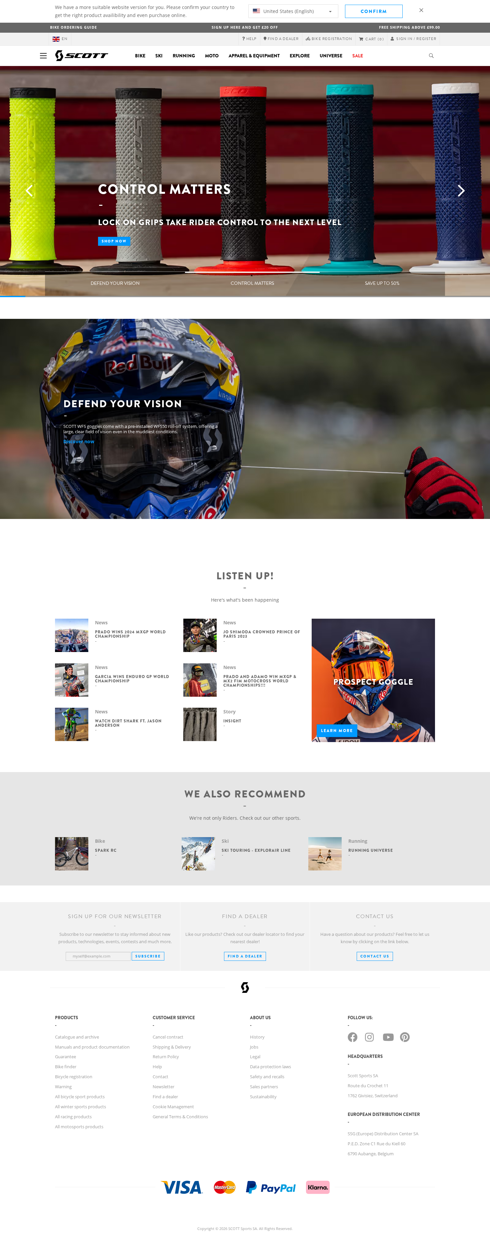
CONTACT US (374, 956)
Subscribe (148, 956)
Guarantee (65, 1057)
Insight (232, 721)
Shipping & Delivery (172, 1047)
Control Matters (252, 283)
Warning (63, 1087)
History (257, 1037)
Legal (255, 1057)
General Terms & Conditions (180, 1117)
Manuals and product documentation (92, 1047)
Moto (212, 55)
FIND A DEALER (245, 956)
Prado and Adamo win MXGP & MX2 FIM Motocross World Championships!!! (259, 681)
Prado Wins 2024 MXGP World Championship (130, 634)
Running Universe (370, 850)
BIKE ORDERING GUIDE (73, 27)
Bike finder (65, 1067)
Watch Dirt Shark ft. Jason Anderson (128, 723)
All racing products (73, 1117)
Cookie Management (173, 1107)
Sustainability (263, 1097)
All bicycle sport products (80, 1097)
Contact (160, 1077)
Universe (331, 55)
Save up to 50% (382, 283)
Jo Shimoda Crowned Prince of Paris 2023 (261, 634)
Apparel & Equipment (254, 55)
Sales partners (264, 1087)
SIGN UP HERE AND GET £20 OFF (245, 27)
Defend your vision (115, 283)
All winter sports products (80, 1107)
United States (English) (288, 11)
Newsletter (163, 1087)
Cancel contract (168, 1037)
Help (157, 1067)
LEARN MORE (337, 731)
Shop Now (114, 241)
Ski (159, 55)
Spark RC (106, 850)
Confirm (374, 11)
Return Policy (166, 1057)
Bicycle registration (73, 1077)
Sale (357, 55)
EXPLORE (300, 55)
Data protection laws (270, 1067)
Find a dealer (165, 1097)
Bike (140, 55)
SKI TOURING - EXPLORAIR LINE (256, 850)
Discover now (78, 441)
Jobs (254, 1047)
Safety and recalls (267, 1077)
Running (184, 55)
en (65, 39)
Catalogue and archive (77, 1037)
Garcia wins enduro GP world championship (132, 679)
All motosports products (79, 1127)
